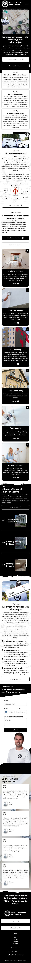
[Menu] (27, 3)
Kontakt (15, 943)
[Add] (15, 510)
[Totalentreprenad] (15, 462)
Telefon (6, 708)
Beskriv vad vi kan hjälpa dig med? (13, 716)
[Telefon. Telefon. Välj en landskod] (7, 712)
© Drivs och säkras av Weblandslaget (15, 960)
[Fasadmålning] (15, 347)
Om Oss (15, 939)
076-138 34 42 (15, 951)
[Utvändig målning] (15, 307)
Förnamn (7, 700)
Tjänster (15, 941)
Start (15, 937)
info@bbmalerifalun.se (17, 955)
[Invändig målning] (15, 268)
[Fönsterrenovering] (15, 386)
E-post (18, 708)
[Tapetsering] (15, 424)
